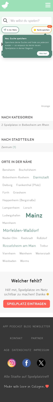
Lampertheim (11, 207)
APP (5, 326)
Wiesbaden (9, 261)
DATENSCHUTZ (21, 350)
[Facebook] (26, 366)
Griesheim (19, 192)
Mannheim (9, 223)
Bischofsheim (27, 170)
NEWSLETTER (41, 326)
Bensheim (9, 170)
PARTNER (37, 338)
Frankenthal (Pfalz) (28, 185)
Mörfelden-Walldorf (21, 230)
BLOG (27, 326)
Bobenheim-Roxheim (16, 177)
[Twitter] (41, 366)
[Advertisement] (28, 85)
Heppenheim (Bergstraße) (19, 200)
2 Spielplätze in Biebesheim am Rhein (25, 125)
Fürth (6, 192)
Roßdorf (42, 238)
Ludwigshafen (11, 215)
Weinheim (25, 253)
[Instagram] (11, 366)
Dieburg (8, 185)
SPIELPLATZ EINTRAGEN (26, 303)
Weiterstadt (43, 253)
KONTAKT (16, 338)
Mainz (34, 215)
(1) (14, 147)
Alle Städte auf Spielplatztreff (26, 376)
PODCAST (16, 326)
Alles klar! (43, 53)
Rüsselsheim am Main (19, 245)
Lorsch (27, 207)
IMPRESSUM (41, 350)
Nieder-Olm (10, 238)
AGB (6, 350)
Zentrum (6, 147)
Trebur (44, 245)
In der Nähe (12, 30)
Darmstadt (41, 177)
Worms (24, 261)
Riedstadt (27, 238)
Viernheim (9, 253)
